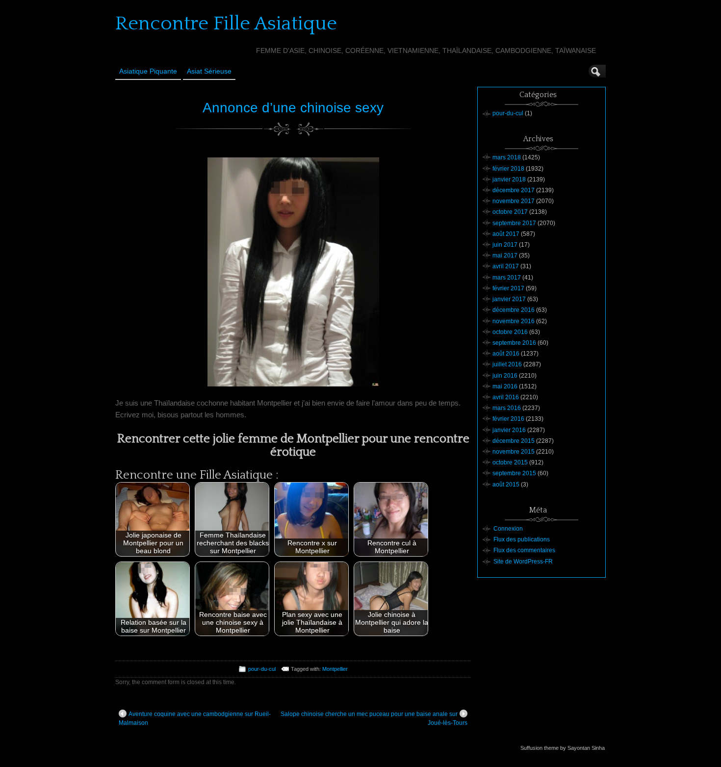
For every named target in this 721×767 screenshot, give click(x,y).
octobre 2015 (510, 462)
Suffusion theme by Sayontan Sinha (562, 748)
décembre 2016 (513, 310)
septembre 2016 (514, 342)
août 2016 (505, 353)
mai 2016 (504, 386)
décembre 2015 (513, 440)
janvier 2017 (509, 299)
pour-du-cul (262, 669)
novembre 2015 (513, 451)
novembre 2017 (513, 201)
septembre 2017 (514, 223)
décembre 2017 (513, 190)
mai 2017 (504, 255)
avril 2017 (505, 266)
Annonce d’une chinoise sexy (293, 107)
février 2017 (508, 288)
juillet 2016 (507, 364)
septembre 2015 (514, 473)
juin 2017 (504, 244)
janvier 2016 (509, 430)
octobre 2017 (510, 211)
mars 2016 (506, 408)
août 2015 (505, 484)
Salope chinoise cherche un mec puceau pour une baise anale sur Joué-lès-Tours (374, 718)
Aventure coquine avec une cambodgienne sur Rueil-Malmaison (195, 718)
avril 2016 (505, 397)
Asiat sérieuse (209, 71)
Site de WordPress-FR (523, 561)
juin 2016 (504, 375)
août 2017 (505, 233)
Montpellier (335, 669)
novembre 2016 (513, 321)
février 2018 (508, 168)
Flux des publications (521, 539)
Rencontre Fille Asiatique (226, 23)
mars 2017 (506, 277)
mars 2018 (506, 157)
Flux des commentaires (524, 550)
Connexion (508, 528)
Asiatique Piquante (148, 71)
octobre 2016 (510, 332)
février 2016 (508, 418)
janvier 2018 (509, 179)
